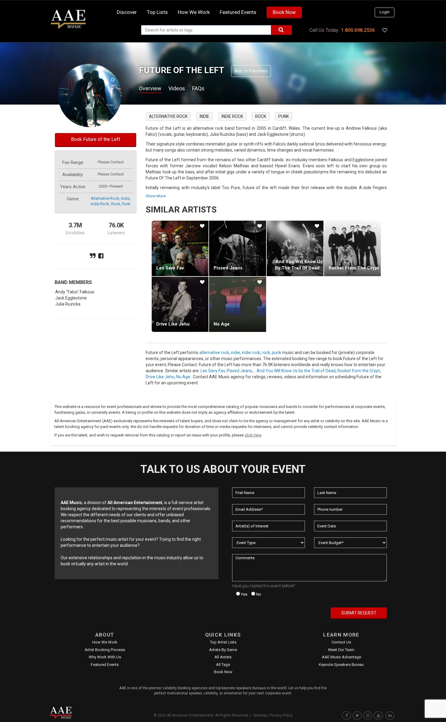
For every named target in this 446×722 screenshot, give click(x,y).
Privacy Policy (281, 715)
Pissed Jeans (228, 268)
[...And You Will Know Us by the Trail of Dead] (295, 248)
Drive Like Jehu (173, 324)
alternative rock (105, 198)
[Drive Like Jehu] (180, 304)
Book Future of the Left (95, 139)
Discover (127, 12)
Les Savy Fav (170, 268)
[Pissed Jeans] (237, 248)
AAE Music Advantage (341, 657)
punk (126, 204)
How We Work (104, 642)
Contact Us (341, 642)
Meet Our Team (341, 649)
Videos (176, 88)
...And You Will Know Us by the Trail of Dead (295, 370)
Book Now (284, 12)
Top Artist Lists (223, 642)
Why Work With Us (105, 657)
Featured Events (238, 12)
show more (156, 196)
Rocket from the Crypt (354, 268)
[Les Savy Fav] (180, 248)
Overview (150, 88)
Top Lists (157, 12)
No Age (222, 324)
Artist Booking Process (105, 649)
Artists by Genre (223, 649)
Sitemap (260, 715)
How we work (194, 12)
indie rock (100, 204)
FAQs (198, 88)
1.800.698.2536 (358, 30)
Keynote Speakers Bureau (341, 664)
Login (385, 12)
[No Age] (237, 304)
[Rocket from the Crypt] (352, 248)
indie (125, 198)
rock (115, 204)
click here (253, 435)
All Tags (223, 664)
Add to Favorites (251, 71)
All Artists (223, 657)
